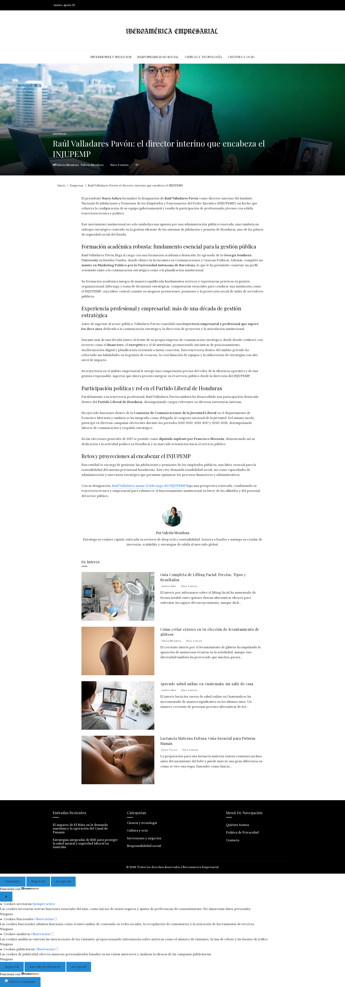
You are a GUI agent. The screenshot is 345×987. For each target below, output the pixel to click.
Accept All (63, 881)
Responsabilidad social (144, 846)
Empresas (59, 134)
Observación (43, 919)
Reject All (38, 881)
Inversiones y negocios (144, 838)
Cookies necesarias (18, 904)
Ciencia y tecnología (142, 823)
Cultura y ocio (137, 830)
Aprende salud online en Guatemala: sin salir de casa (206, 683)
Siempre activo (44, 904)
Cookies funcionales (19, 919)
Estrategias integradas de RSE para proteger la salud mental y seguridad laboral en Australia (85, 843)
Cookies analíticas (17, 934)
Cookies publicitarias (19, 949)
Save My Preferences (45, 967)
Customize (13, 881)
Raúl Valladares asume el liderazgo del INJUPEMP (149, 486)
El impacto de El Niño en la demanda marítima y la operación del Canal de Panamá (80, 828)
